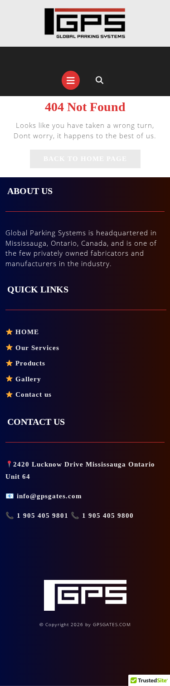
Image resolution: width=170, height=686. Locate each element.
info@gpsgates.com (49, 496)
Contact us (32, 394)
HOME (26, 332)
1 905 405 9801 (42, 515)
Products (29, 363)
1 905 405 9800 (107, 515)
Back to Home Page (92, 161)
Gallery (27, 379)
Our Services (36, 347)
